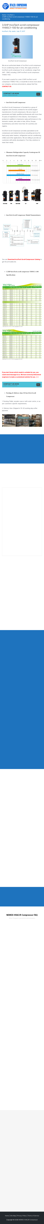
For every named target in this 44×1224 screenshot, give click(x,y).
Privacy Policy (22, 1216)
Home (7, 1216)
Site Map (13, 1216)
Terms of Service (33, 1216)
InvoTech (5, 31)
